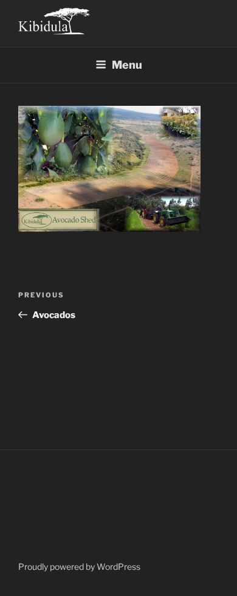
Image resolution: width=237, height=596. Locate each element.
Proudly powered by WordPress (79, 566)
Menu (127, 64)
